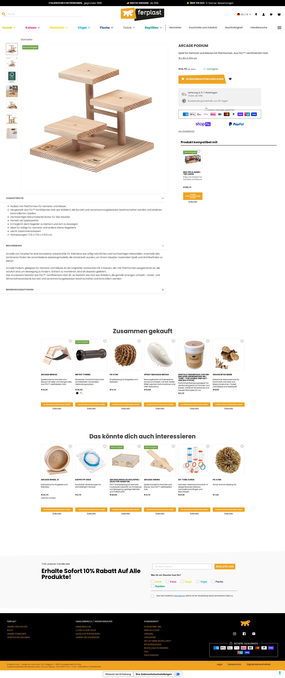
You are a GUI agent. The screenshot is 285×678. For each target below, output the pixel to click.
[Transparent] (81, 393)
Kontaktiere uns (152, 626)
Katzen (31, 28)
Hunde (7, 28)
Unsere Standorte (16, 633)
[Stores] (256, 14)
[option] (75, 3)
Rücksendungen (152, 644)
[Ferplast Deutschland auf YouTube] (251, 634)
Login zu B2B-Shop (86, 630)
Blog (10, 630)
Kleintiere (57, 28)
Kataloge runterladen (88, 633)
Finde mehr (193, 202)
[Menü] (279, 27)
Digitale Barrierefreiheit (258, 664)
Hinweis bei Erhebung (118, 674)
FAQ (146, 651)
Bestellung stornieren (156, 648)
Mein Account (151, 630)
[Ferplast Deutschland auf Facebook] (242, 634)
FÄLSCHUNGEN (151, 655)
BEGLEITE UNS (225, 566)
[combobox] (43, 14)
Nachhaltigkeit (234, 27)
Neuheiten (175, 27)
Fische (105, 28)
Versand (148, 633)
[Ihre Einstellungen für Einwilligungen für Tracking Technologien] (280, 673)
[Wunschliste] (271, 14)
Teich (127, 28)
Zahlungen (150, 637)
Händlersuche (259, 27)
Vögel (82, 28)
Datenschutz (234, 664)
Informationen (179, 596)
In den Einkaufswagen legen (192, 196)
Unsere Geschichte (17, 626)
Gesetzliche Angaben (18, 637)
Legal (219, 664)
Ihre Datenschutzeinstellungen (154, 674)
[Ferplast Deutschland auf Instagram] (234, 634)
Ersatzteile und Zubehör (203, 27)
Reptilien (151, 28)
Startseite (26, 39)
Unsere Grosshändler (87, 637)
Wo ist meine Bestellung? (157, 640)
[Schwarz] (77, 393)
